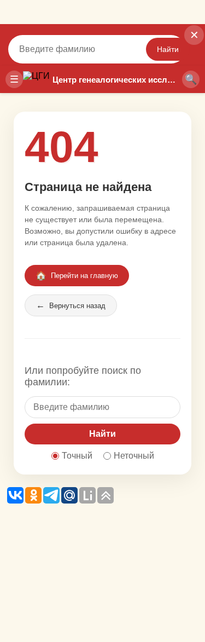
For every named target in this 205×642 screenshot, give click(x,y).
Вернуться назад (71, 305)
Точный (77, 455)
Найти (168, 49)
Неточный (134, 455)
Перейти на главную (77, 275)
